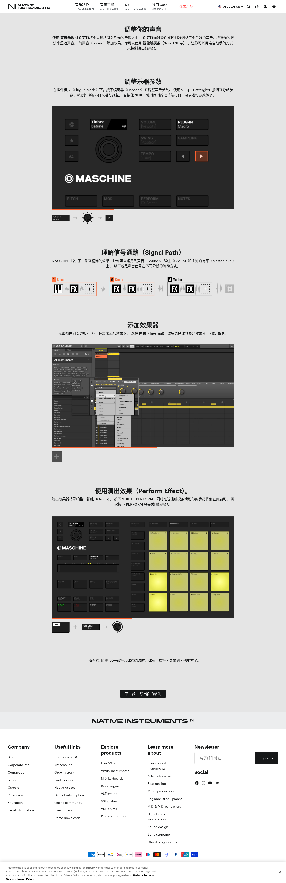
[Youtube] (210, 783)
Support (14, 779)
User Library (63, 810)
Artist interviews (160, 776)
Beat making (157, 783)
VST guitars (109, 801)
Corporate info (19, 764)
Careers (13, 787)
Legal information (21, 810)
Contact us (16, 772)
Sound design (158, 826)
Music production (161, 791)
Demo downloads (67, 817)
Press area (15, 795)
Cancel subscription (69, 795)
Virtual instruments (115, 770)
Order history (64, 772)
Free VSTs (108, 763)
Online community (68, 802)
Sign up (266, 758)
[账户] (265, 6)
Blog (11, 757)
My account (63, 764)
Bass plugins (110, 786)
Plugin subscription (115, 816)
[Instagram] (203, 783)
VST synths (109, 793)
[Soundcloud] (217, 783)
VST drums (109, 808)
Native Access (64, 787)
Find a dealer (63, 779)
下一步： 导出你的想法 (143, 694)
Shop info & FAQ (66, 757)
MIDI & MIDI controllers (164, 806)
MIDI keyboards (112, 778)
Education (15, 802)
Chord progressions (162, 842)
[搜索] (248, 6)
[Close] (279, 872)
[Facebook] (196, 783)
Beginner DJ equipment (165, 798)
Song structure (159, 834)
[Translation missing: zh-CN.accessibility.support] (257, 6)
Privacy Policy (25, 879)
